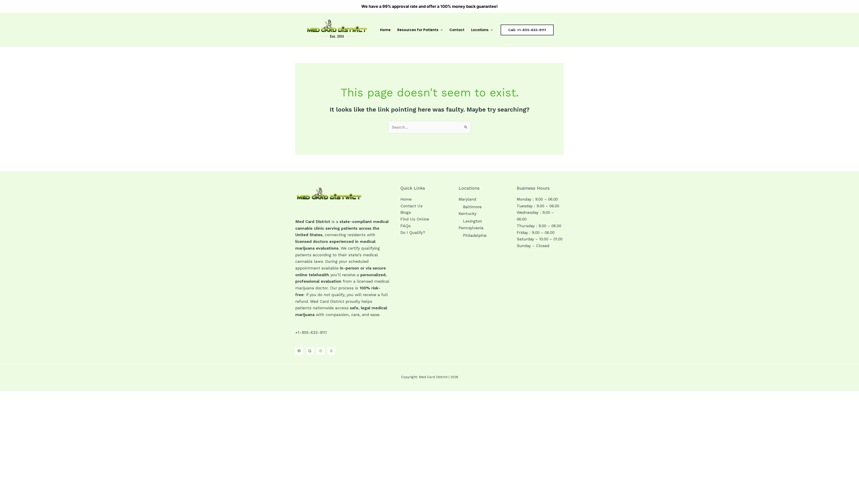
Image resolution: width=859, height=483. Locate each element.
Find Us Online (414, 219)
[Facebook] (299, 351)
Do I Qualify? (412, 232)
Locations (480, 30)
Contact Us (411, 205)
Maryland (467, 199)
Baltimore (472, 206)
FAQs (405, 225)
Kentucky (467, 213)
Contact (456, 30)
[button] (440, 30)
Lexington (472, 221)
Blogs (405, 212)
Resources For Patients (417, 30)
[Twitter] (310, 351)
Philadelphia (475, 235)
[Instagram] (320, 351)
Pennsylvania (471, 227)
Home (385, 30)
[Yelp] (331, 351)
